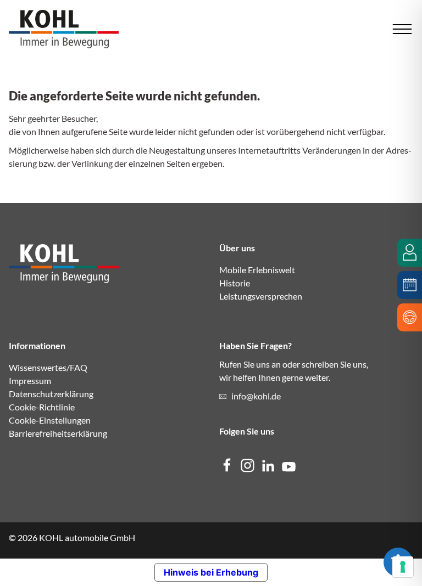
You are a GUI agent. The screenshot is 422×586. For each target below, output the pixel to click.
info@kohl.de (256, 396)
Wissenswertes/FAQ (48, 367)
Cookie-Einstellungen (50, 420)
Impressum (30, 380)
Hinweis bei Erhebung (211, 572)
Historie (234, 283)
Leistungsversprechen (260, 296)
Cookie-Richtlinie (42, 407)
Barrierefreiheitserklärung (58, 433)
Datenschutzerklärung (51, 393)
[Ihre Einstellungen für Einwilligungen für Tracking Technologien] (402, 566)
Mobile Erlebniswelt (257, 269)
